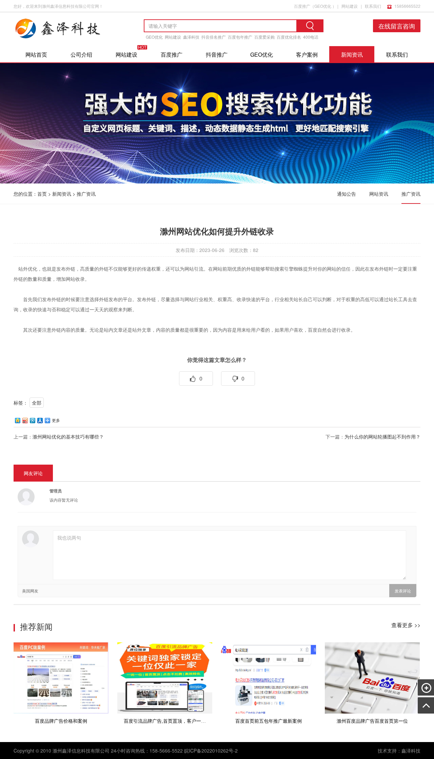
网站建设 (349, 6)
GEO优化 (322, 6)
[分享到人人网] (39, 420)
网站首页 (36, 54)
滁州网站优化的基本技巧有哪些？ (68, 436)
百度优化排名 (289, 37)
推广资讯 (86, 193)
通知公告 (346, 193)
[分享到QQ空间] (17, 420)
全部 (36, 402)
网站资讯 (378, 193)
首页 (42, 193)
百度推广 (302, 6)
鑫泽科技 (191, 37)
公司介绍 (81, 54)
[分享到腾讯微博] (32, 420)
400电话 (310, 37)
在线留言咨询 (396, 25)
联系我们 (373, 6)
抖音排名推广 (213, 37)
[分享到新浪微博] (24, 420)
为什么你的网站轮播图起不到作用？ (382, 436)
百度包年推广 (240, 37)
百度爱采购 (264, 37)
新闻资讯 (352, 54)
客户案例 (307, 54)
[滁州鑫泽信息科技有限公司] (68, 40)
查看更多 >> (405, 625)
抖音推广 (217, 54)
